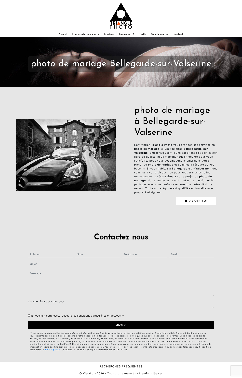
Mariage (109, 34)
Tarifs (142, 34)
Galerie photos (159, 34)
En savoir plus (197, 201)
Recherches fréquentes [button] (121, 366)
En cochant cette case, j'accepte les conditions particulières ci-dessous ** (77, 315)
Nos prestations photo (85, 34)
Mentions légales (150, 373)
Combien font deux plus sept (46, 301)
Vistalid (88, 373)
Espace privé (126, 34)
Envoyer (121, 325)
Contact (178, 34)
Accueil (63, 34)
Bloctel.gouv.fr (52, 350)
